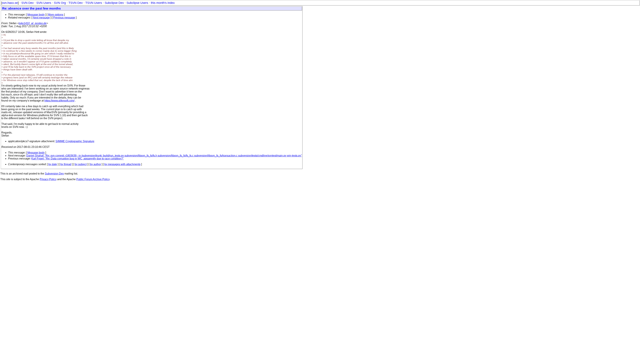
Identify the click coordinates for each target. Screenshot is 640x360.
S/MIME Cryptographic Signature (75, 141)
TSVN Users (93, 2)
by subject (81, 164)
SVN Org (60, 2)
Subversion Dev (54, 173)
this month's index (163, 2)
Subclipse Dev (114, 2)
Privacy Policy (48, 179)
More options (55, 14)
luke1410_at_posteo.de (32, 23)
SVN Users (43, 2)
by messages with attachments (122, 164)
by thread (65, 164)
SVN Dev (27, 2)
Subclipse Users (137, 2)
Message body (36, 14)
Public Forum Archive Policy (93, 179)
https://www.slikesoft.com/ (59, 100)
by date (52, 164)
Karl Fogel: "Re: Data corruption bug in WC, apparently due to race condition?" (77, 158)
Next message (41, 17)
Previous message (64, 17)
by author (95, 164)
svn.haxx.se (10, 2)
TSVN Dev (75, 2)
